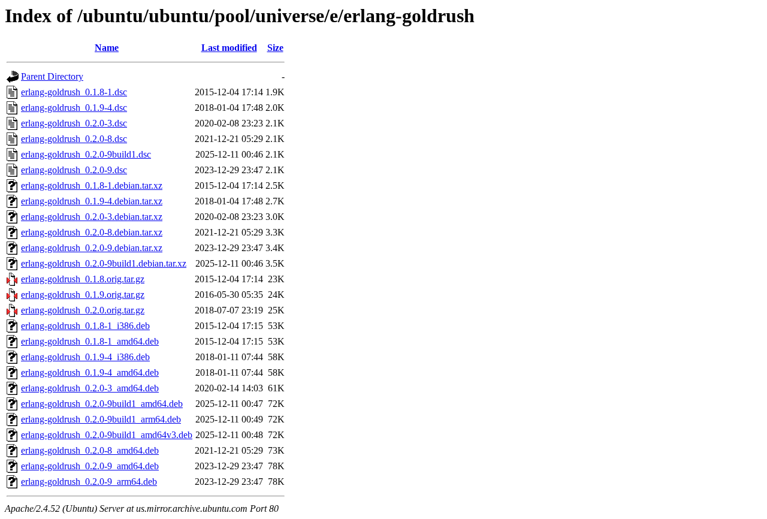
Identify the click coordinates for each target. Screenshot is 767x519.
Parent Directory (52, 76)
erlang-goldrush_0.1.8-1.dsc (74, 92)
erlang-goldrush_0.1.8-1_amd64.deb (90, 341)
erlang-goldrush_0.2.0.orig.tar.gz (82, 310)
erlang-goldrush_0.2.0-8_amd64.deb (90, 450)
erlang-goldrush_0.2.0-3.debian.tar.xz (91, 217)
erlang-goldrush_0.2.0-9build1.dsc (86, 154)
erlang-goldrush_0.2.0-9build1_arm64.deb (101, 419)
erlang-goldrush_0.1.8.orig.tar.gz (82, 279)
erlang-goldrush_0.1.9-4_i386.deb (85, 357)
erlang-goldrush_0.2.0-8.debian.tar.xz (91, 232)
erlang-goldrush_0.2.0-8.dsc (74, 139)
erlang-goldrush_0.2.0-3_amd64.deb (90, 388)
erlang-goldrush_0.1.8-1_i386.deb (85, 326)
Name (107, 48)
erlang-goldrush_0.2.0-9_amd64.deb (90, 466)
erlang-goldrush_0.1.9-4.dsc (74, 107)
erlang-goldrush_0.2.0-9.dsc (74, 170)
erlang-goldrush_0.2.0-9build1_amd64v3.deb (106, 435)
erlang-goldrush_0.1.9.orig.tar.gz (82, 294)
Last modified (229, 48)
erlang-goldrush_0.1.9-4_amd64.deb (90, 372)
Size (275, 48)
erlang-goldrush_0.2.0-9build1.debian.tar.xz (103, 263)
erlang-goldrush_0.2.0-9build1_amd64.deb (102, 404)
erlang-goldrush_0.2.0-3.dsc (74, 123)
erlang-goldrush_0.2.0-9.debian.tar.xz (91, 248)
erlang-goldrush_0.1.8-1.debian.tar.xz (91, 185)
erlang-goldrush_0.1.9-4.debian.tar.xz (91, 201)
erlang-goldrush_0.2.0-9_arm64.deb (89, 481)
